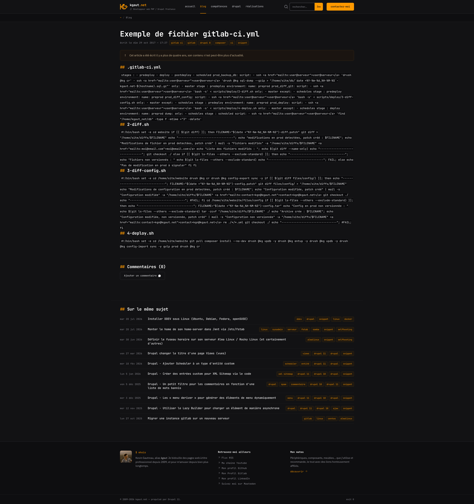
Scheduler (291, 363)
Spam (283, 384)
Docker (348, 319)
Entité (305, 363)
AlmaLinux (313, 339)
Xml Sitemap (285, 373)
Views (306, 353)
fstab (304, 329)
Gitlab (191, 42)
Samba (316, 329)
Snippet (242, 42)
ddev (299, 319)
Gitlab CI (177, 42)
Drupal (310, 319)
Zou (319, 6)
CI (232, 42)
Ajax (335, 408)
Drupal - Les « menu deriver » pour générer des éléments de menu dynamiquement (212, 398)
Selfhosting (345, 329)
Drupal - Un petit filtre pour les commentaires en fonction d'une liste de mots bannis (201, 386)
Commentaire (298, 384)
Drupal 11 (320, 353)
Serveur (292, 329)
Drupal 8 (205, 42)
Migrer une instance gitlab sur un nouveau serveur (188, 418)
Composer (220, 42)
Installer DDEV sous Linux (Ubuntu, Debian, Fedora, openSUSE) (198, 319)
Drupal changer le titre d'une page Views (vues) (187, 353)
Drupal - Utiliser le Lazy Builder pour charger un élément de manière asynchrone (213, 408)
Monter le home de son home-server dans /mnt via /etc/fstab (196, 329)
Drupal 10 (320, 373)
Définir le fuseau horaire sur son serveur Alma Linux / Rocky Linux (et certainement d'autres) (217, 341)
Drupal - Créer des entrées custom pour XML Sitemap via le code (199, 374)
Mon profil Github (233, 468)
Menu (290, 398)
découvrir (297, 471)
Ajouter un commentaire (140, 275)
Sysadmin (277, 329)
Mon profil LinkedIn (235, 478)
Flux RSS (226, 457)
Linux (336, 319)
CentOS (332, 418)
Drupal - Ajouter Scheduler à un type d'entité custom (191, 363)
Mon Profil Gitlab (233, 473)
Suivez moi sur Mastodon (238, 483)
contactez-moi (340, 6)
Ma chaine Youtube (233, 463)
